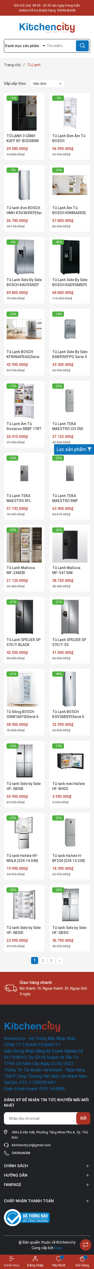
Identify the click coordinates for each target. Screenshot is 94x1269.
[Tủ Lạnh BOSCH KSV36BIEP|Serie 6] (69, 689)
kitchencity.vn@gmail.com (31, 1145)
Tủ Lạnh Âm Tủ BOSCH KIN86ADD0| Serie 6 (69, 213)
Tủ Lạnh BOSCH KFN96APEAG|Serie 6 (23, 357)
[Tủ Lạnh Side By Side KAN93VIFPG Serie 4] (69, 329)
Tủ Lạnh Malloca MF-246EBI (21, 570)
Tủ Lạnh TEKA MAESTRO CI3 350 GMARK (67, 429)
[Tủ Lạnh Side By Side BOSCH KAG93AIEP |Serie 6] (24, 257)
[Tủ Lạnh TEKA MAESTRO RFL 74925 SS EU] (24, 473)
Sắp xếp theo (15, 83)
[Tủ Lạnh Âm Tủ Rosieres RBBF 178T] (24, 401)
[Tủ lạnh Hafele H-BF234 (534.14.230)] (69, 833)
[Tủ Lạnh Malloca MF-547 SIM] (69, 545)
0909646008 (66, 10)
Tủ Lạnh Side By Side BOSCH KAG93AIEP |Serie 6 (24, 285)
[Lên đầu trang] (85, 1232)
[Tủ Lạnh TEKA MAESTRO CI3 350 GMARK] (69, 401)
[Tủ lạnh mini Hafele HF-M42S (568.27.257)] (69, 761)
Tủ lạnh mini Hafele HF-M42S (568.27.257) (68, 789)
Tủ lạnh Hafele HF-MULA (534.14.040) (23, 858)
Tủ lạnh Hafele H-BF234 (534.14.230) (68, 858)
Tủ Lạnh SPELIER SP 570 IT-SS (69, 642)
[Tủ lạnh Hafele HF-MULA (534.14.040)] (24, 833)
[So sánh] (85, 1245)
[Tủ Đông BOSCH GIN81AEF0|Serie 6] (24, 689)
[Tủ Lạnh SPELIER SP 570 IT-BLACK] (24, 617)
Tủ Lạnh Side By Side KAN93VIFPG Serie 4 (69, 354)
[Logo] (47, 27)
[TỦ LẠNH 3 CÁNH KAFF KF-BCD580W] (24, 113)
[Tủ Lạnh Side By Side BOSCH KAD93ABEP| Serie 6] (69, 257)
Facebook (12, 1190)
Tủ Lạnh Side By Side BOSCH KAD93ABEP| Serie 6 (69, 285)
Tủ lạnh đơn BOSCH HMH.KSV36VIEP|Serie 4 (24, 213)
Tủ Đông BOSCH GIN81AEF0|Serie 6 (22, 714)
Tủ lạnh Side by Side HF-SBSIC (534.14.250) (69, 933)
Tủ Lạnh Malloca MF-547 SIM (66, 570)
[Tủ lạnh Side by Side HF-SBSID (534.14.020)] (24, 905)
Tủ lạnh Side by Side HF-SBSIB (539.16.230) (24, 789)
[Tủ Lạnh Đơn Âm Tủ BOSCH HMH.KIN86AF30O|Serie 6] (69, 113)
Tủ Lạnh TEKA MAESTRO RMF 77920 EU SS (65, 501)
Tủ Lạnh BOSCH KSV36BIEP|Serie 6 (68, 714)
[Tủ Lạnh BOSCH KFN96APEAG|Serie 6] (24, 329)
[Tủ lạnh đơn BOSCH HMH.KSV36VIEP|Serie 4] (24, 185)
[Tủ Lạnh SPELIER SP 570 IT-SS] (69, 617)
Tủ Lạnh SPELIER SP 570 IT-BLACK (23, 642)
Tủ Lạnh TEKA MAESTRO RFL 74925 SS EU (19, 501)
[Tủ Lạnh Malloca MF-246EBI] (24, 545)
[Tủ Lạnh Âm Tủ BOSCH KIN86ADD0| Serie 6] (69, 185)
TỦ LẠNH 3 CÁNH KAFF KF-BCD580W (23, 138)
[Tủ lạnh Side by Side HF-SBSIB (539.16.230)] (24, 761)
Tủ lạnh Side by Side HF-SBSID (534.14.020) (24, 933)
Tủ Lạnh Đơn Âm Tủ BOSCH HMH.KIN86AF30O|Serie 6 (69, 143)
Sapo (58, 1248)
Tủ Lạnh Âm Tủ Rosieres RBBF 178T (24, 426)
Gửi (83, 1118)
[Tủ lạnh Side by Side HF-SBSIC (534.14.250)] (69, 905)
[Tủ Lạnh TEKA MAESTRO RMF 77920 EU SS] (69, 473)
